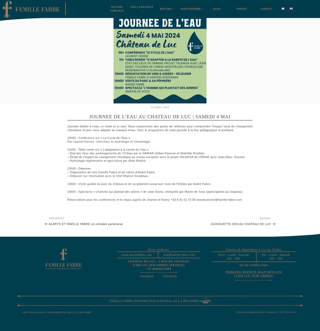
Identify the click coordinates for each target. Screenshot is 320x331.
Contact (267, 9)
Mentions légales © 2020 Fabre (41, 312)
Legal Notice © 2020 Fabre (76, 312)
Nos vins (166, 9)
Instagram (147, 276)
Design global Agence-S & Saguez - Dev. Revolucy (266, 312)
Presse (242, 9)
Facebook (170, 276)
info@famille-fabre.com (179, 254)
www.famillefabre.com (137, 254)
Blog (216, 9)
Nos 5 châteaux (142, 7)
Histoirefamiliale (117, 9)
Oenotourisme (191, 9)
